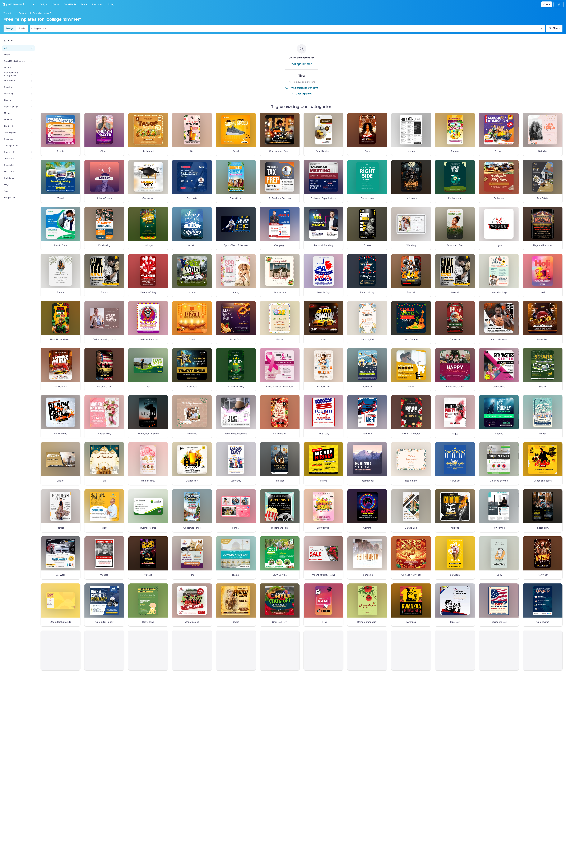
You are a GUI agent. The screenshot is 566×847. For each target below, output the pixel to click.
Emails (22, 28)
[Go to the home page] (12, 4)
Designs (10, 28)
